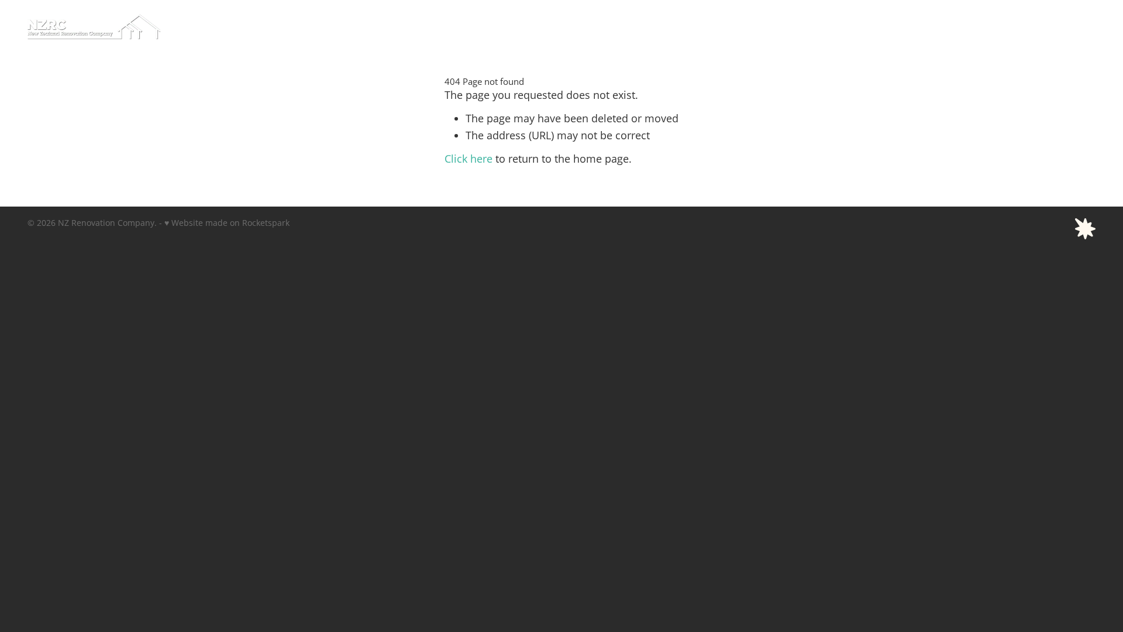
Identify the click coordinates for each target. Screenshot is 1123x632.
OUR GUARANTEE (853, 25)
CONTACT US (1059, 25)
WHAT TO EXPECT (687, 25)
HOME (623, 25)
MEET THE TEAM (771, 25)
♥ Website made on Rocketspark (227, 223)
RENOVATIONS (932, 25)
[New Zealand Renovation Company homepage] (134, 26)
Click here (468, 159)
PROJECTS (997, 25)
